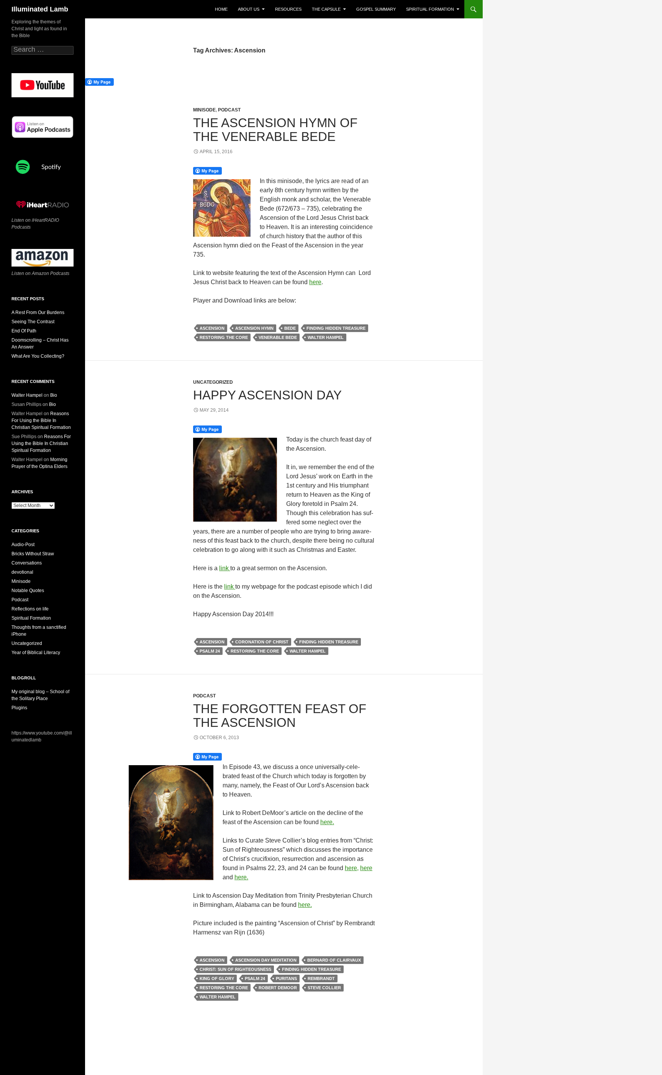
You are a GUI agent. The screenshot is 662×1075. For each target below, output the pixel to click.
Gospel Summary (376, 9)
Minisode (204, 110)
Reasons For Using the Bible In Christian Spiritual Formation (41, 420)
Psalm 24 (210, 651)
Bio (53, 395)
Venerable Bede (278, 337)
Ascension (212, 328)
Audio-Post (22, 544)
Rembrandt (321, 978)
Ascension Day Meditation (266, 960)
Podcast (229, 110)
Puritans (286, 978)
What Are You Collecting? (37, 356)
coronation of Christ (261, 642)
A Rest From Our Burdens (37, 312)
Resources (288, 9)
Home (221, 9)
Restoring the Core (224, 337)
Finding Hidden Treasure (335, 328)
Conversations (26, 563)
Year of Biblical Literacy (35, 652)
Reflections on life (30, 609)
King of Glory (217, 978)
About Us (248, 9)
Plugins (19, 707)
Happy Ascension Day (267, 395)
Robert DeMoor (278, 987)
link (224, 568)
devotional (22, 572)
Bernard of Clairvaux (334, 960)
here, (352, 868)
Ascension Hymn (254, 328)
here (315, 282)
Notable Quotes (27, 590)
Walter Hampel (326, 337)
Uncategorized (213, 382)
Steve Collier (324, 987)
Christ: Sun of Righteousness (235, 969)
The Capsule (326, 9)
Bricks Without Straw (32, 553)
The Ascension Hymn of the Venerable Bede (275, 130)
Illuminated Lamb (39, 9)
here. (327, 822)
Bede (290, 328)
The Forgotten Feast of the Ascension (279, 716)
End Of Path (23, 331)
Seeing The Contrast (32, 321)
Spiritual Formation (430, 9)
